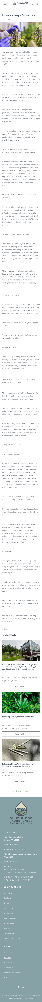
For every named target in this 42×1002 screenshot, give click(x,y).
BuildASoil (8, 903)
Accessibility (9, 968)
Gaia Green (8, 913)
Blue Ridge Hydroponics (16, 995)
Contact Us (8, 963)
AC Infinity (8, 893)
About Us (8, 952)
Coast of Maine (10, 908)
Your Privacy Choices (12, 938)
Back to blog (22, 791)
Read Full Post (21, 686)
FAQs (6, 978)
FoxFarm (7, 898)
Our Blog (7, 958)
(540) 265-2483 (11, 845)
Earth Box (8, 928)
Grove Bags (9, 923)
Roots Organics (10, 918)
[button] (4, 3)
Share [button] (6, 629)
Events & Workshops (12, 973)
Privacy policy (28, 998)
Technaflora (9, 933)
